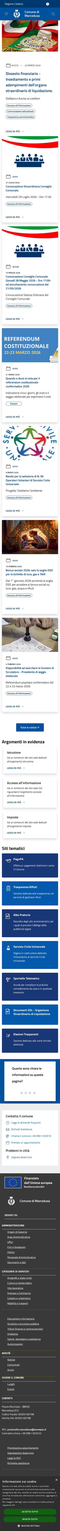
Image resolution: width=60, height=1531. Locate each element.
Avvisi (15, 65)
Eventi (10, 1389)
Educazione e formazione (20, 1319)
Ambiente (12, 1334)
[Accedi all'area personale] (47, 4)
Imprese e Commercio (19, 1293)
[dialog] (30, 1504)
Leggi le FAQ (14, 1458)
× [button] (56, 1480)
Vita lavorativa (15, 1288)
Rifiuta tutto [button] (30, 1519)
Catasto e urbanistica (18, 1298)
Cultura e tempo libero (19, 1283)
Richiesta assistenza (18, 1463)
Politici (11, 1252)
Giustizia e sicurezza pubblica (23, 1324)
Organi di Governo (17, 1232)
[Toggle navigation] (6, 14)
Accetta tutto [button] (30, 1511)
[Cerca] (53, 14)
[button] (30, 1525)
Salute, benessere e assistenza (24, 1339)
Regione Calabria (14, 4)
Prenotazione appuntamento (22, 1448)
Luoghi (11, 1384)
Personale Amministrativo (21, 1257)
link (13, 1505)
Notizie (15, 266)
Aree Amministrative (18, 1237)
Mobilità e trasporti (17, 1303)
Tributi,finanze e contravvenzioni (25, 1329)
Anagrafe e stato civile (19, 1278)
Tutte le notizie (28, 727)
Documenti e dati (16, 1262)
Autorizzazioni (15, 1344)
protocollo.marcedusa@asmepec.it (26, 1429)
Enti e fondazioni (16, 1247)
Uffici (10, 1242)
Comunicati (13, 1365)
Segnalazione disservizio (20, 1453)
